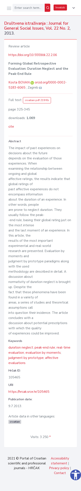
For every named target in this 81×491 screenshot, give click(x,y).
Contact (60, 473)
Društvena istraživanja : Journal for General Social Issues (36, 26)
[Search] (47, 8)
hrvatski (60, 7)
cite (11, 126)
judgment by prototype (26, 358)
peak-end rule (45, 347)
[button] (72, 8)
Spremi (46, 485)
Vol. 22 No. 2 (58, 28)
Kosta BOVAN (19, 82)
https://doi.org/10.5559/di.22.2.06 (32, 55)
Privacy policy (59, 468)
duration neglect (20, 347)
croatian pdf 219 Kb (37, 100)
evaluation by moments (43, 352)
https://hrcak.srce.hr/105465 (28, 392)
